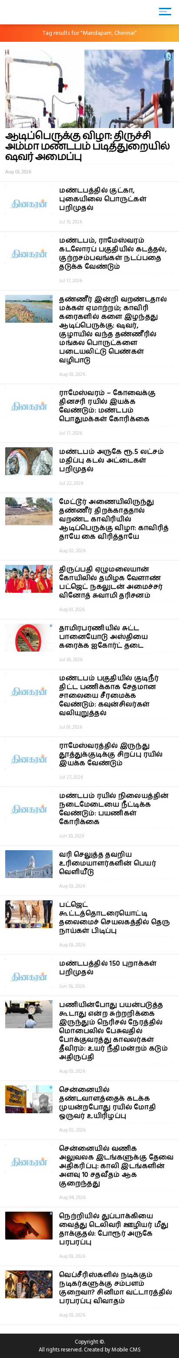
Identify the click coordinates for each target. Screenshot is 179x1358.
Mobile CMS (126, 1350)
